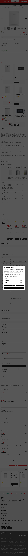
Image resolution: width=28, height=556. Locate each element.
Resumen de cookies (15, 276)
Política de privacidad (6, 276)
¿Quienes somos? (11, 276)
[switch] (21, 280)
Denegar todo (14, 287)
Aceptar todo (14, 285)
